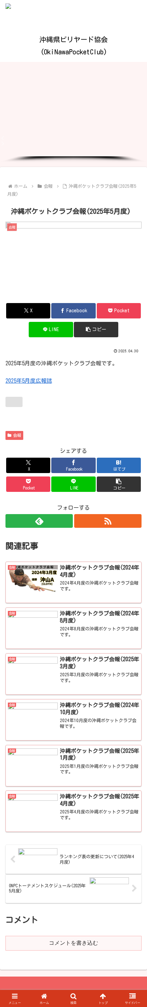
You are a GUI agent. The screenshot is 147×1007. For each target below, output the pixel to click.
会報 (17, 435)
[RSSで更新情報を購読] (108, 521)
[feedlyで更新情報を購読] (39, 521)
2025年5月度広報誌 (28, 380)
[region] (73, 112)
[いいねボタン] (14, 402)
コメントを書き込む (73, 943)
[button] (73, 138)
